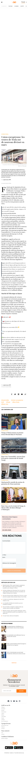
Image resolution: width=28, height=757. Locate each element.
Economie (16, 6)
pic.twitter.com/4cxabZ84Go (12, 341)
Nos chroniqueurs (4, 721)
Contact (2, 734)
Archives (3, 728)
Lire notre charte (6, 530)
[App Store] (9, 747)
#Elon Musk (15, 402)
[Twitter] (11, 701)
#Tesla (3, 263)
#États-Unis (4, 404)
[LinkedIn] (17, 701)
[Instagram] (19, 701)
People (2, 718)
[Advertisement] (14, 70)
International (5, 134)
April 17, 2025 (19, 275)
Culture (2, 713)
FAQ (2, 732)
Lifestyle (3, 719)
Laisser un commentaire (14, 570)
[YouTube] (14, 701)
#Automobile (5, 400)
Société (22, 6)
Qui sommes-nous (4, 725)
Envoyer (21, 690)
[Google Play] (18, 747)
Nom (3, 557)
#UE (2, 402)
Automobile (3, 716)
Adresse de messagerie (9, 563)
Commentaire (6, 541)
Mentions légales (4, 738)
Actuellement (4, 6)
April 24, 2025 (21, 215)
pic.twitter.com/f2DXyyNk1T (8, 273)
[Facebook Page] (8, 701)
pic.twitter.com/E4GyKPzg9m (8, 213)
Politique (10, 6)
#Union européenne (17, 400)
